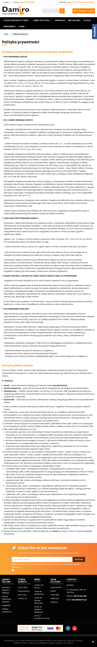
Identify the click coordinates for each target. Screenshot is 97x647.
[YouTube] (74, 628)
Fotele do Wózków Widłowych (38, 609)
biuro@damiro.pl (79, 599)
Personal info (55, 587)
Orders (53, 591)
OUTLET (87, 20)
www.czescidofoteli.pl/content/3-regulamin (21, 115)
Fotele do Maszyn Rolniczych (38, 600)
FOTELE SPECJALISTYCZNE (16, 20)
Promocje (60, 20)
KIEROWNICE (9, 26)
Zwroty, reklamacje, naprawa (6, 599)
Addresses (54, 598)
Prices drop (22, 587)
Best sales (22, 594)
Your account (55, 580)
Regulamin (6, 605)
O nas (22, 26)
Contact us (22, 598)
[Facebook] (67, 628)
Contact (6, 2)
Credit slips (54, 594)
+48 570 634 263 (26, 2)
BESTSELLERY (74, 20)
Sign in (71, 2)
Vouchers (54, 602)
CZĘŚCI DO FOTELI (41, 20)
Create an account (85, 2)
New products (24, 591)
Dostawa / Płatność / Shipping (6, 590)
